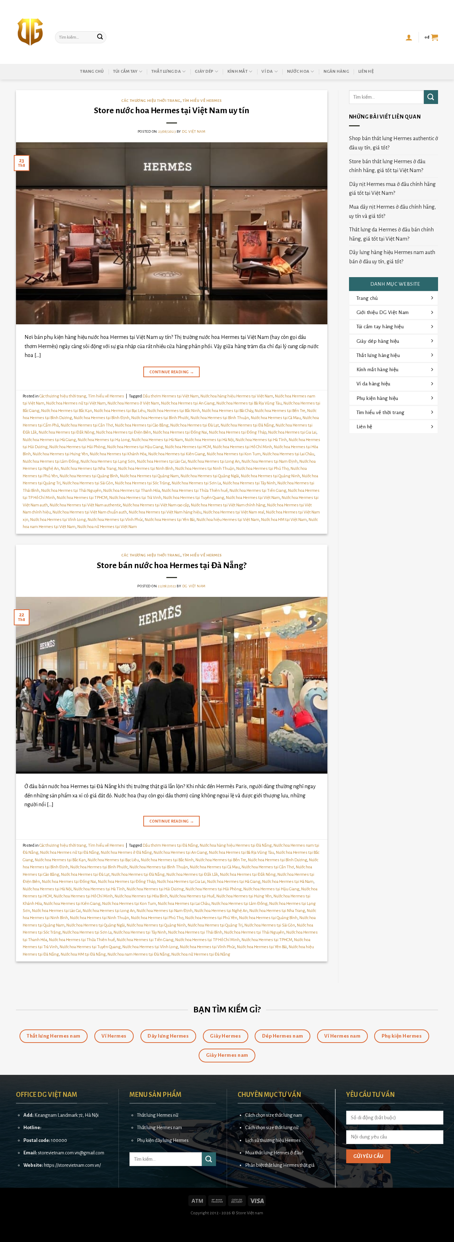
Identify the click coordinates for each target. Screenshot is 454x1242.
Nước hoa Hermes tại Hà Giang (49, 440)
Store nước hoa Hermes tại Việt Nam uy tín (171, 110)
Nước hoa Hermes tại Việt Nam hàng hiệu (165, 512)
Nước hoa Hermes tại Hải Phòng (77, 447)
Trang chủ (92, 71)
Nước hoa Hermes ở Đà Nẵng (126, 852)
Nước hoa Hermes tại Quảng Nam (149, 476)
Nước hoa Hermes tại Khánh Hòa (118, 454)
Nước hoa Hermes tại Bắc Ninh (173, 410)
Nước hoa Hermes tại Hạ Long (104, 440)
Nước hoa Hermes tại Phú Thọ (262, 468)
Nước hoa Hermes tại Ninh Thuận (204, 468)
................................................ (67, 1127)
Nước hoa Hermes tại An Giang (188, 403)
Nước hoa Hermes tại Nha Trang (88, 468)
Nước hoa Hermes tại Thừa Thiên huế (195, 490)
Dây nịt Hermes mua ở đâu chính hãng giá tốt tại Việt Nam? (392, 188)
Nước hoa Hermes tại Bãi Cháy (227, 410)
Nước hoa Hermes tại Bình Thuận (219, 418)
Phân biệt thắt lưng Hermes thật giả (280, 1165)
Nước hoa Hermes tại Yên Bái (170, 519)
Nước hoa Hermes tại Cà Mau (276, 418)
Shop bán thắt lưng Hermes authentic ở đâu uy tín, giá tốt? (393, 143)
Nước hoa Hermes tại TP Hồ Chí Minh (207, 940)
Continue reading (171, 372)
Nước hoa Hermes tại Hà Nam (157, 440)
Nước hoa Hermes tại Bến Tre (280, 410)
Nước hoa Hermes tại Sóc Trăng (142, 483)
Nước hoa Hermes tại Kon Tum (234, 454)
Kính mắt (237, 71)
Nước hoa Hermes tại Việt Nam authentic (85, 505)
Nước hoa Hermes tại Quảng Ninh (270, 476)
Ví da (267, 71)
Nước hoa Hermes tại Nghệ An (221, 910)
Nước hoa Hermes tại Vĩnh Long (58, 519)
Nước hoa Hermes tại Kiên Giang (176, 454)
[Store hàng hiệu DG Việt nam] (30, 32)
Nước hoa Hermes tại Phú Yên (211, 918)
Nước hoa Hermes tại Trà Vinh (135, 497)
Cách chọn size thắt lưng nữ (272, 1127)
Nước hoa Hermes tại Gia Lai (292, 432)
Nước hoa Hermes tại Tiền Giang (257, 490)
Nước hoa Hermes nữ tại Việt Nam (76, 403)
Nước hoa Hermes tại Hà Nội (209, 440)
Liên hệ (366, 71)
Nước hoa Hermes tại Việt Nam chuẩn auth (89, 512)
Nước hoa (298, 71)
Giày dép (204, 71)
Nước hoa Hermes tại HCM (188, 447)
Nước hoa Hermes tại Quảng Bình (89, 476)
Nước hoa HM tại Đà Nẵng (83, 954)
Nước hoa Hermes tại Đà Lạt (194, 425)
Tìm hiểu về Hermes (202, 101)
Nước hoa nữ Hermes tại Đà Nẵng (200, 954)
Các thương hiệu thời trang (151, 101)
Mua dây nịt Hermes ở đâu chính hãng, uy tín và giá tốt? (392, 211)
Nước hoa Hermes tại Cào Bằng (141, 425)
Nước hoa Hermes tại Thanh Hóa (131, 490)
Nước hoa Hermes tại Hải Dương (155, 889)
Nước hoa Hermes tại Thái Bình (195, 932)
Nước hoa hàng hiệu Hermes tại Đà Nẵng (236, 845)
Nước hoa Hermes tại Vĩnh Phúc (115, 519)
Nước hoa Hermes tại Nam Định (270, 461)
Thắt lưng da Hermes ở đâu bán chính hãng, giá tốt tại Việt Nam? (391, 234)
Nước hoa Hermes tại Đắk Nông (66, 432)
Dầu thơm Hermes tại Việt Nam (171, 396)
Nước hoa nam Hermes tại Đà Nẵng (138, 954)
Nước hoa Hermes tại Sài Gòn (87, 483)
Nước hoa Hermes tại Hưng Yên (60, 454)
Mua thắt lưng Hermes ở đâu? (274, 1152)
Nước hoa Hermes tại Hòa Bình (141, 896)
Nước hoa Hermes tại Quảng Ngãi (210, 476)
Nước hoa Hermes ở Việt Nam (133, 403)
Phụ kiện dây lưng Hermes (163, 1140)
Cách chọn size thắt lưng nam (273, 1115)
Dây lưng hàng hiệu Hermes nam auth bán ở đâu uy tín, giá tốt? (392, 256)
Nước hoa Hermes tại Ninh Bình (145, 468)
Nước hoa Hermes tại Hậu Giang (135, 447)
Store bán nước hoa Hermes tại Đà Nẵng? (172, 565)
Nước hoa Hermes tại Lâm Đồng (51, 461)
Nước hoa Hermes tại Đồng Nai (180, 432)
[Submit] (100, 37)
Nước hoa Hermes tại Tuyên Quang (193, 497)
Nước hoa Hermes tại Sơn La (196, 483)
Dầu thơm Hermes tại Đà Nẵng (170, 845)
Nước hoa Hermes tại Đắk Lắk (192, 874)
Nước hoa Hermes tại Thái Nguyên (71, 490)
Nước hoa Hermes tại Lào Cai (161, 461)
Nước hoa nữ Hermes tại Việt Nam (107, 526)
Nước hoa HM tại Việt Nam (284, 519)
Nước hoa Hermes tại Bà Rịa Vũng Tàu (249, 403)
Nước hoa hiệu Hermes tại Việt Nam (227, 519)
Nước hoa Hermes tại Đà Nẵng (247, 425)
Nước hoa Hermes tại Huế (192, 896)
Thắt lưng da (166, 71)
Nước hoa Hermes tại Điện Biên (123, 432)
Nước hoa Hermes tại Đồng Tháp (237, 432)
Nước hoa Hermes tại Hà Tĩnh (261, 440)
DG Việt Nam (193, 131)
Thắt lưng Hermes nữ (157, 1115)
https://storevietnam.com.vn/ (72, 1165)
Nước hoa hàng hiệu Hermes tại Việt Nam (236, 396)
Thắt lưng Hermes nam (159, 1127)
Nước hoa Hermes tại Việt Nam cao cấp (156, 505)
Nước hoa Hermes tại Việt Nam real (233, 512)
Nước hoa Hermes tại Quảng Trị (215, 925)
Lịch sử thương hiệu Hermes (273, 1140)
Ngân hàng (336, 71)
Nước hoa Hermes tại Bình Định (101, 418)
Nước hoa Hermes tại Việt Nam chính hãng (228, 505)
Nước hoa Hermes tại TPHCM (82, 497)
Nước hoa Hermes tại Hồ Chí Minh (242, 447)
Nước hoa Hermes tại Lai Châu (288, 454)
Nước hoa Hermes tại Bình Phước (160, 418)
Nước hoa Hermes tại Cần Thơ (87, 425)
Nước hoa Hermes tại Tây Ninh (249, 483)
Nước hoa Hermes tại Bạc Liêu (119, 410)
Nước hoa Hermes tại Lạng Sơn (108, 461)
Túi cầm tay (125, 71)
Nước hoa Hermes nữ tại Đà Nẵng (69, 852)
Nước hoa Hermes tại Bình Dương (277, 860)
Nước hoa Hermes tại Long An (214, 461)
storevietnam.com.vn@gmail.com (71, 1152)
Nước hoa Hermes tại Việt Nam (253, 497)
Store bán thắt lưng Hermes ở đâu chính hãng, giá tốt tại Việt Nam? (387, 166)
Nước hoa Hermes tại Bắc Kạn (66, 410)
